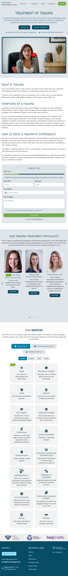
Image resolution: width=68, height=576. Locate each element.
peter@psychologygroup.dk (11, 562)
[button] (34, 55)
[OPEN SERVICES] (27, 4)
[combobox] (6, 192)
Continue (34, 215)
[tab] (20, 346)
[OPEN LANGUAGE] (56, 4)
